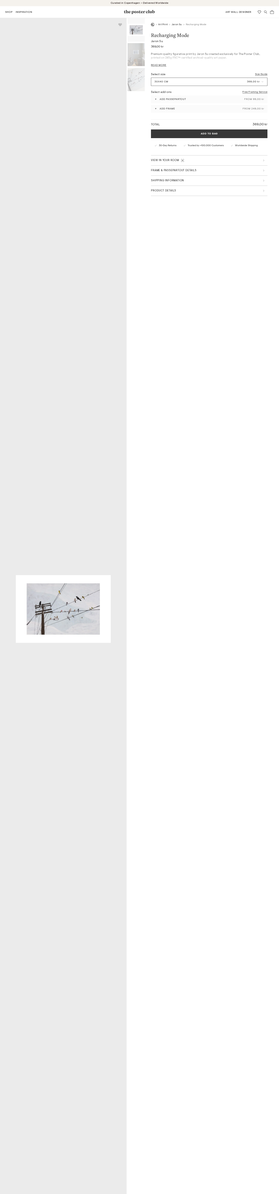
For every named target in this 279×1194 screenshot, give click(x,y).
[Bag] (272, 12)
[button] (9, 12)
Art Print (163, 24)
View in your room (165, 160)
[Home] (152, 24)
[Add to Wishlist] (120, 25)
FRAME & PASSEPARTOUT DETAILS (173, 170)
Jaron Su (177, 24)
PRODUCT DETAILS (163, 190)
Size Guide (261, 74)
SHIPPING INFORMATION (167, 180)
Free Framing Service (254, 92)
